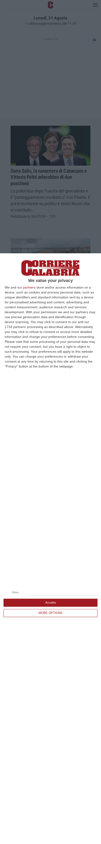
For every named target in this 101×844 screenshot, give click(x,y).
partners (29, 287)
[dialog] (50, 548)
